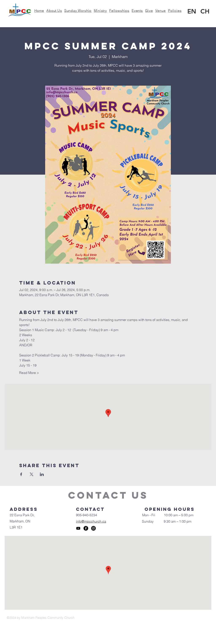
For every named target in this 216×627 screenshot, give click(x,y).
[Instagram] (93, 528)
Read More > (29, 373)
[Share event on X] (32, 474)
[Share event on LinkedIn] (42, 474)
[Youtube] (78, 528)
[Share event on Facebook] (21, 474)
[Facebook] (86, 528)
